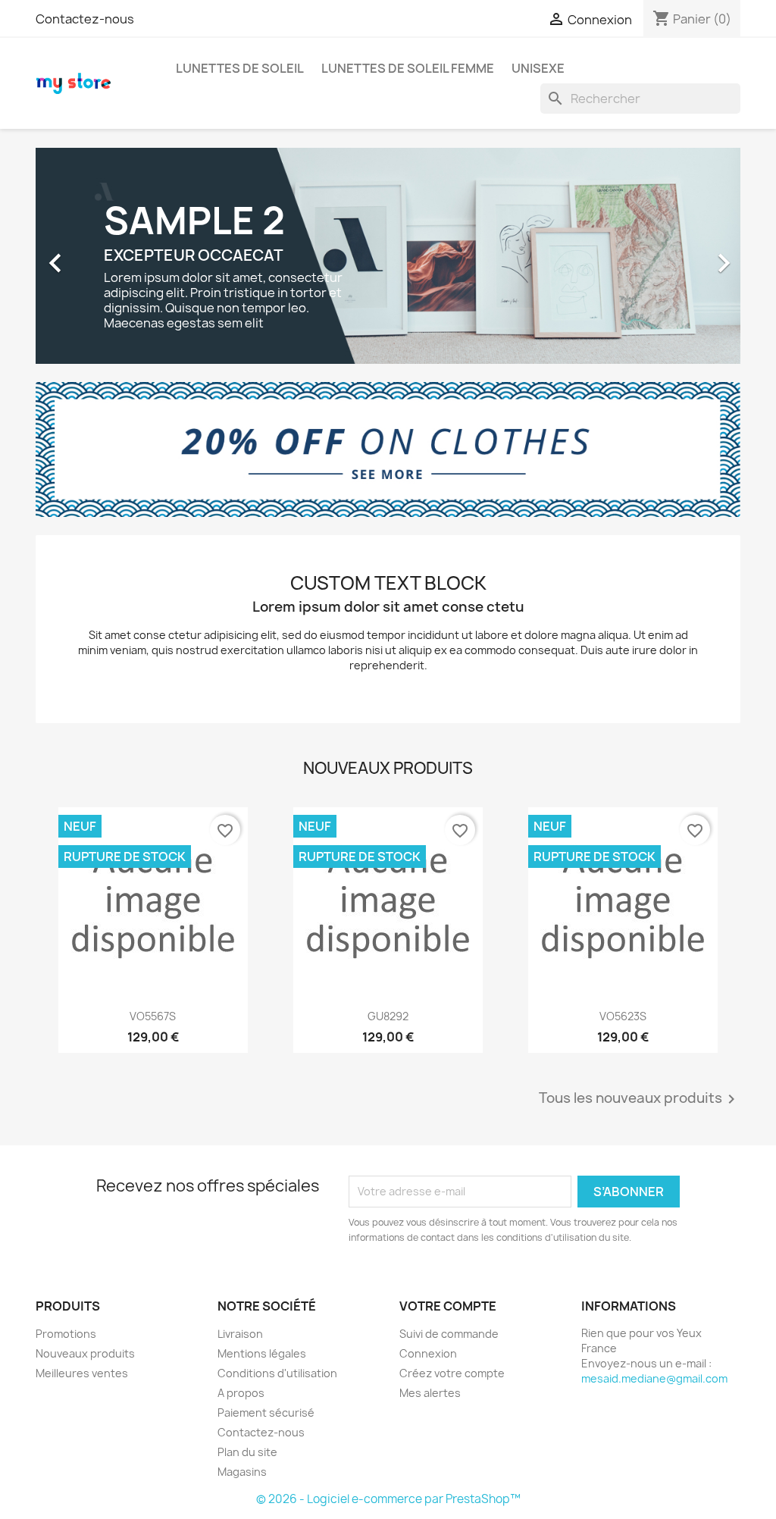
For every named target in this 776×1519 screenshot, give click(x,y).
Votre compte (447, 1306)
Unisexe (538, 68)
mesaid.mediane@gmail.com (654, 1378)
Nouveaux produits (85, 1353)
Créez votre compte (452, 1373)
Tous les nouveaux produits (639, 1099)
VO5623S (622, 1016)
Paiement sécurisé (265, 1412)
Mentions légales (261, 1353)
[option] (388, 256)
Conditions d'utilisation (277, 1373)
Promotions (66, 1333)
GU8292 (388, 1016)
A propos (240, 1393)
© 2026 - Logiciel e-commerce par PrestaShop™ (388, 1499)
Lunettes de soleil (240, 68)
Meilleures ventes (82, 1373)
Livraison (240, 1333)
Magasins (242, 1471)
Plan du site (247, 1452)
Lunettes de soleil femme (407, 68)
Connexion (428, 1353)
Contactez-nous (85, 19)
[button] (89, 256)
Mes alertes (430, 1393)
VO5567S (153, 1016)
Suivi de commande (449, 1333)
